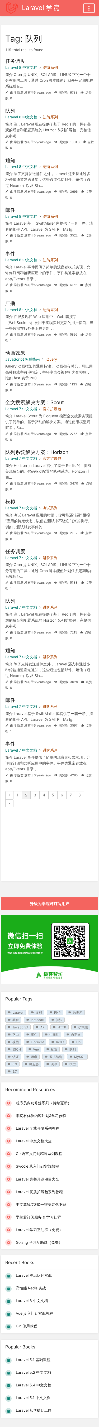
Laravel (17, 1012)
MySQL (79, 1057)
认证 (15, 1057)
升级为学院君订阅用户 (49, 903)
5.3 (14, 1064)
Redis (60, 1042)
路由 (15, 1035)
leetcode (37, 1020)
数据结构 (55, 1057)
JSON (16, 1049)
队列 (72, 1049)
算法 (59, 1020)
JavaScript (20, 1027)
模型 (72, 1064)
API (42, 1027)
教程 (15, 1020)
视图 (15, 1042)
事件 (34, 1035)
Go (78, 1042)
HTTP (62, 1027)
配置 (54, 1049)
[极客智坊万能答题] (49, 982)
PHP (57, 1012)
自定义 (76, 1035)
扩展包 (83, 1027)
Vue (36, 1049)
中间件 (54, 1035)
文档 (39, 1012)
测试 (54, 1064)
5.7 (14, 1071)
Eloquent (37, 1042)
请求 (34, 1057)
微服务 (34, 1064)
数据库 (77, 1012)
